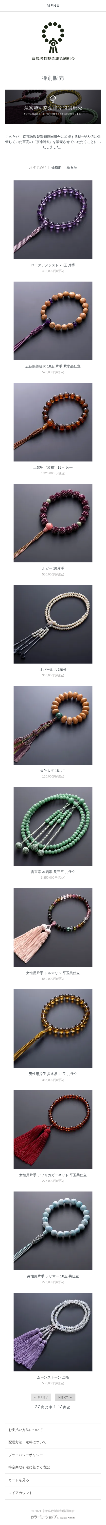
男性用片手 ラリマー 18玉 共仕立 (53, 1276)
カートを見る (18, 1480)
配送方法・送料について (27, 1442)
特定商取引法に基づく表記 (29, 1467)
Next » (65, 1397)
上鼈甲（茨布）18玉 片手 (53, 467)
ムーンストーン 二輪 (53, 1377)
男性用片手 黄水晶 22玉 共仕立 (53, 1074)
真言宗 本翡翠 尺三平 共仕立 (53, 872)
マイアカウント (20, 1493)
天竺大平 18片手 (53, 771)
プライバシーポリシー (25, 1455)
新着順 (72, 167)
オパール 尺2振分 (53, 669)
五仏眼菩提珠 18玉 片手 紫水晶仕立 (53, 366)
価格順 (56, 167)
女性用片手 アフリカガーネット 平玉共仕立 (53, 1175)
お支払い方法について (25, 1430)
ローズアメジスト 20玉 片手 (53, 265)
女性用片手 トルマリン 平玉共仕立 (53, 973)
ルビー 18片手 (53, 568)
